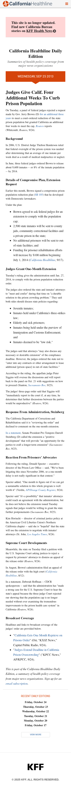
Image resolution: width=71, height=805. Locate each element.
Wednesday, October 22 (35, 711)
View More (35, 734)
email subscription (17, 683)
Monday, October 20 (35, 720)
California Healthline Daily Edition (35, 53)
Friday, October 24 (35, 702)
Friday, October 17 (35, 725)
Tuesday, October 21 (35, 716)
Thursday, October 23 (35, 707)
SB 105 (39, 194)
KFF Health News (39, 30)
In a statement (13, 433)
